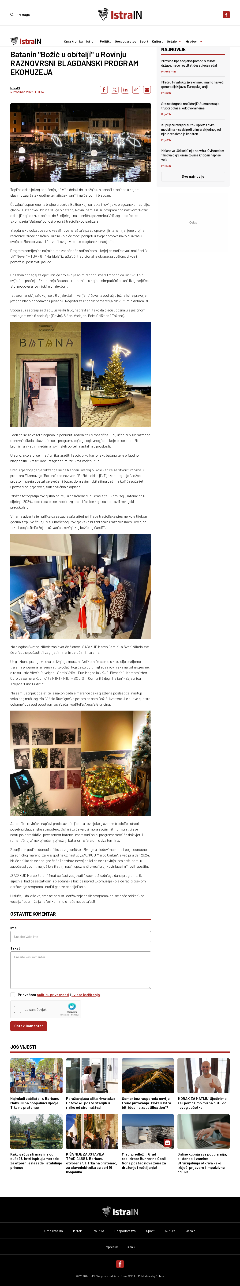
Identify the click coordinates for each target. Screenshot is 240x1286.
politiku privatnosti (53, 994)
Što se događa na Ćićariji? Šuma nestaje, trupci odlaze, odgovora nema (190, 105)
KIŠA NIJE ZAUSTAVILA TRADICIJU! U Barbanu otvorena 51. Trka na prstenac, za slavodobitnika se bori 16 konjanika (91, 1163)
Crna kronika (73, 41)
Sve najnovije (193, 176)
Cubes (160, 1276)
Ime (13, 927)
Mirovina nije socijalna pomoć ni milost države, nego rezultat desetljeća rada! (189, 63)
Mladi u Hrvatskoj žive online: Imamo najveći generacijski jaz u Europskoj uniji (192, 84)
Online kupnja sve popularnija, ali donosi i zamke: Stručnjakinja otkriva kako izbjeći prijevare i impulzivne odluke (202, 1163)
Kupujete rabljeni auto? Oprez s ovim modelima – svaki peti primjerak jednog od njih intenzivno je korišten (191, 129)
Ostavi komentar (28, 1025)
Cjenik (131, 1247)
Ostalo (172, 41)
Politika (105, 41)
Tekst (15, 948)
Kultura (157, 41)
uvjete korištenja (85, 994)
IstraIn (91, 41)
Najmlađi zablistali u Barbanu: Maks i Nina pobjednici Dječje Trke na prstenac (35, 1102)
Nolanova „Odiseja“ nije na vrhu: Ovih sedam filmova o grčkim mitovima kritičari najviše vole (192, 155)
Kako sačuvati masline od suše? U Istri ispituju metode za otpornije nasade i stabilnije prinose (36, 1161)
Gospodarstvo (125, 41)
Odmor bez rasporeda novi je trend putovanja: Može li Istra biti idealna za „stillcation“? (146, 1102)
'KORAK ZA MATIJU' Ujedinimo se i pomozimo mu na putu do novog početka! (202, 1102)
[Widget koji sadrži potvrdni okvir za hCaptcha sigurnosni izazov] (45, 1009)
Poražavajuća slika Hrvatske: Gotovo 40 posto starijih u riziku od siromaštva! (90, 1102)
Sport (144, 41)
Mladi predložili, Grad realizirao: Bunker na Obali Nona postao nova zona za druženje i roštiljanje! (144, 1161)
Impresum (112, 1247)
